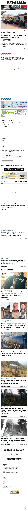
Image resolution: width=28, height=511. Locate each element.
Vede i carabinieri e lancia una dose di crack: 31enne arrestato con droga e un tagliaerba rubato (13, 353)
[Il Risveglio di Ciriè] (16, 2)
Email (4, 143)
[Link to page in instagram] (14, 454)
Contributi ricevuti (6, 484)
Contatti (4, 478)
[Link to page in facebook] (2, 54)
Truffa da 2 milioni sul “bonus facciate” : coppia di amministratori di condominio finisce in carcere (13, 205)
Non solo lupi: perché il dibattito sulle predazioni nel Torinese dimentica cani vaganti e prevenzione (13, 440)
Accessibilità (5, 487)
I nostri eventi (5, 481)
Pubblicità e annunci (7, 486)
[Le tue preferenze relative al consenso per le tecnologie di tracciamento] (25, 508)
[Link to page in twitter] (4, 54)
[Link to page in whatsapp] (10, 54)
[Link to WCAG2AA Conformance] (14, 492)
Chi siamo (5, 477)
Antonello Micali (6, 299)
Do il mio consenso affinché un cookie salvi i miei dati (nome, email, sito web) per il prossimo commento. (13, 150)
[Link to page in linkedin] (6, 54)
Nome (4, 140)
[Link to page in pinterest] (8, 54)
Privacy (4, 483)
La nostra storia (6, 476)
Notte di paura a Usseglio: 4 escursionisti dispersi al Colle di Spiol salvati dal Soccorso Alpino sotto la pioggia (13, 233)
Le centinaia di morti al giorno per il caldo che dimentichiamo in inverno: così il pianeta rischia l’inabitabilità (13, 382)
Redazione (3, 51)
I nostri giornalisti (6, 480)
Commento (5, 126)
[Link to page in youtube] (16, 454)
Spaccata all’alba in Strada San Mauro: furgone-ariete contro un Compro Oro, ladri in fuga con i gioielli (13, 262)
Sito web (3, 146)
